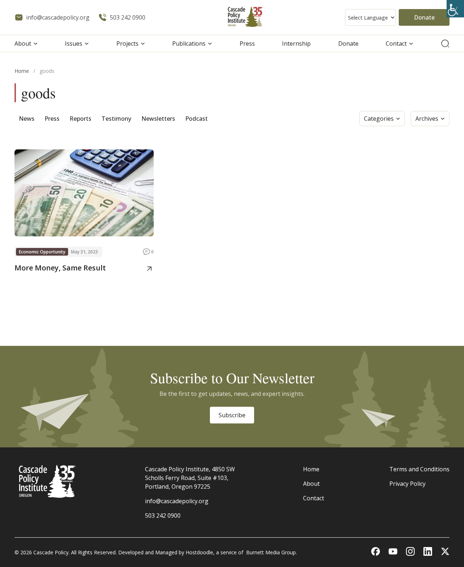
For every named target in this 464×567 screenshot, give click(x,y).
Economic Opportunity (42, 252)
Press (247, 43)
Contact (396, 43)
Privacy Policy (407, 484)
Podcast (196, 119)
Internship (296, 43)
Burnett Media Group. (271, 552)
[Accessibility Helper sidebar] (455, 8)
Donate (424, 17)
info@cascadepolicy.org (176, 501)
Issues (73, 43)
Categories (379, 119)
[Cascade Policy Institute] (245, 18)
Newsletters (158, 119)
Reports (80, 119)
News (26, 119)
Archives (426, 119)
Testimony (116, 119)
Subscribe (232, 415)
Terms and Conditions (419, 469)
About (22, 43)
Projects (127, 43)
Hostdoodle (199, 552)
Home (21, 70)
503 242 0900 (163, 516)
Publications (189, 43)
